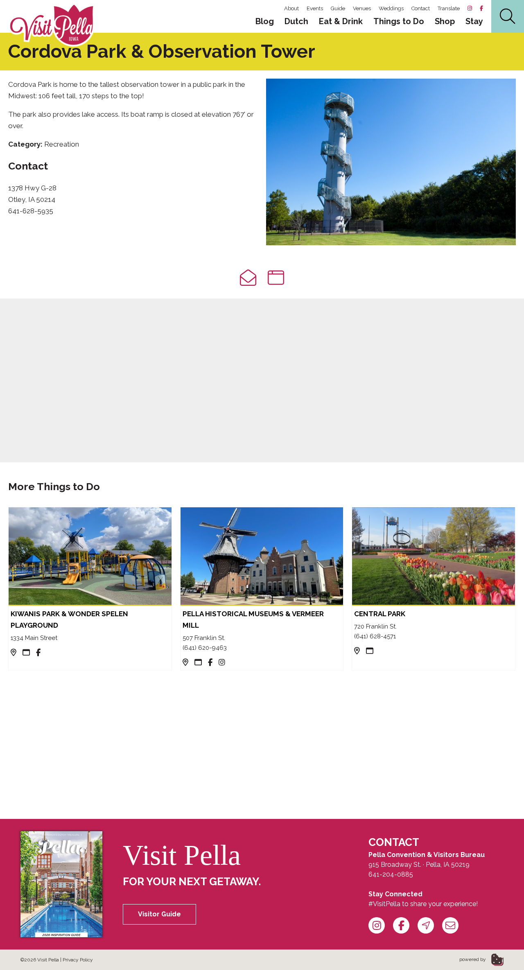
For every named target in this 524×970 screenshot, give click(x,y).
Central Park (379, 614)
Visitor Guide (159, 914)
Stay (474, 21)
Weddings (391, 8)
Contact (420, 8)
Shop (445, 21)
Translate (449, 8)
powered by (473, 959)
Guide (338, 8)
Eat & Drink (341, 21)
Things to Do (398, 21)
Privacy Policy (78, 960)
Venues (362, 8)
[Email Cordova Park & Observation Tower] (248, 277)
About (291, 8)
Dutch (296, 21)
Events (315, 8)
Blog (264, 21)
